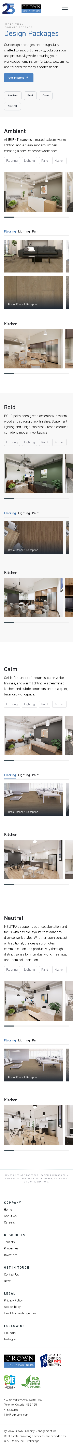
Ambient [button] (13, 95)
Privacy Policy (13, 1300)
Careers (9, 1222)
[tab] (10, 232)
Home (8, 1210)
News (7, 1281)
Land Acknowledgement (20, 1313)
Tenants (9, 1242)
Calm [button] (46, 95)
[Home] (21, 8)
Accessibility (12, 1307)
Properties (11, 1248)
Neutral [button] (12, 106)
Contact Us (11, 1274)
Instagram (11, 1339)
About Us (10, 1216)
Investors (10, 1255)
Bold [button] (30, 95)
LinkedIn (10, 1333)
